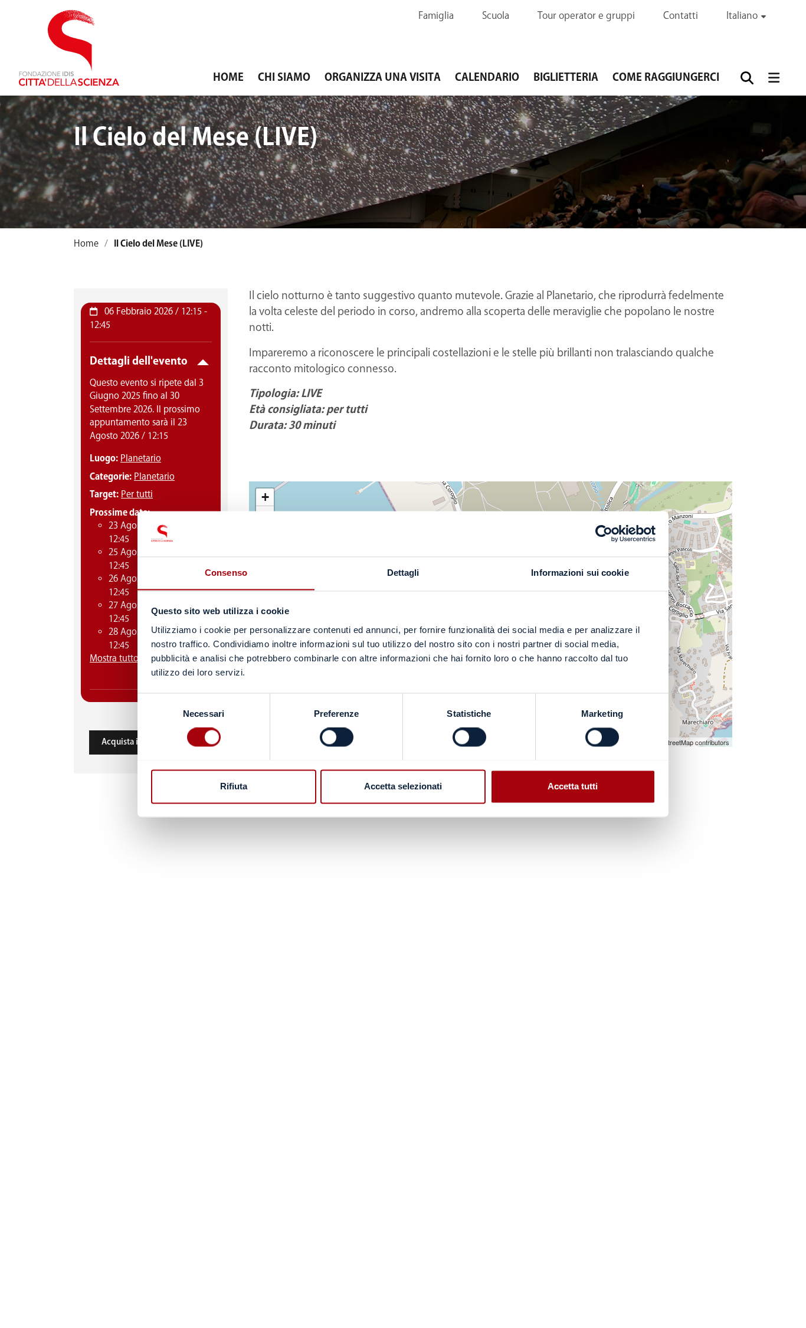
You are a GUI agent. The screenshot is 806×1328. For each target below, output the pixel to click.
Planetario (140, 458)
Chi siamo (284, 78)
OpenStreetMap (670, 742)
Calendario (487, 78)
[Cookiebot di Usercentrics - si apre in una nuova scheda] (604, 533)
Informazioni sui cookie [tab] (579, 573)
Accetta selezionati (403, 786)
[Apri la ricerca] (747, 77)
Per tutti (137, 494)
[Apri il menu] (773, 77)
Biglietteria (565, 78)
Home (228, 78)
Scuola (495, 16)
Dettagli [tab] (403, 573)
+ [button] (265, 497)
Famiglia (436, 16)
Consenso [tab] (226, 573)
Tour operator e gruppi (586, 16)
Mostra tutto (114, 658)
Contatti (680, 16)
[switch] (336, 736)
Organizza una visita (383, 78)
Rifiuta (233, 786)
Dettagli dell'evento (139, 361)
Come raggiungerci (665, 78)
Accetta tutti (573, 786)
